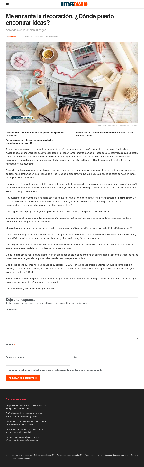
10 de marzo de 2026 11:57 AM (35, 36)
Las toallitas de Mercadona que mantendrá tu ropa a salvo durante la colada (104, 134)
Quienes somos (24, 458)
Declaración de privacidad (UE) (69, 455)
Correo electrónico (16, 357)
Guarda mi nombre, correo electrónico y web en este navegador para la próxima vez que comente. (56, 369)
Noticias (54, 36)
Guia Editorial (11, 458)
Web (76, 357)
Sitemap (28, 455)
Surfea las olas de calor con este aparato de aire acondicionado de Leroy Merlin (29, 142)
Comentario (12, 309)
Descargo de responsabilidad (116, 455)
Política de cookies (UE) (44, 455)
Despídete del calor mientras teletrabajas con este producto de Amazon (35, 134)
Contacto (134, 455)
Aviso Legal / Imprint (93, 455)
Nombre (10, 344)
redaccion (12, 36)
